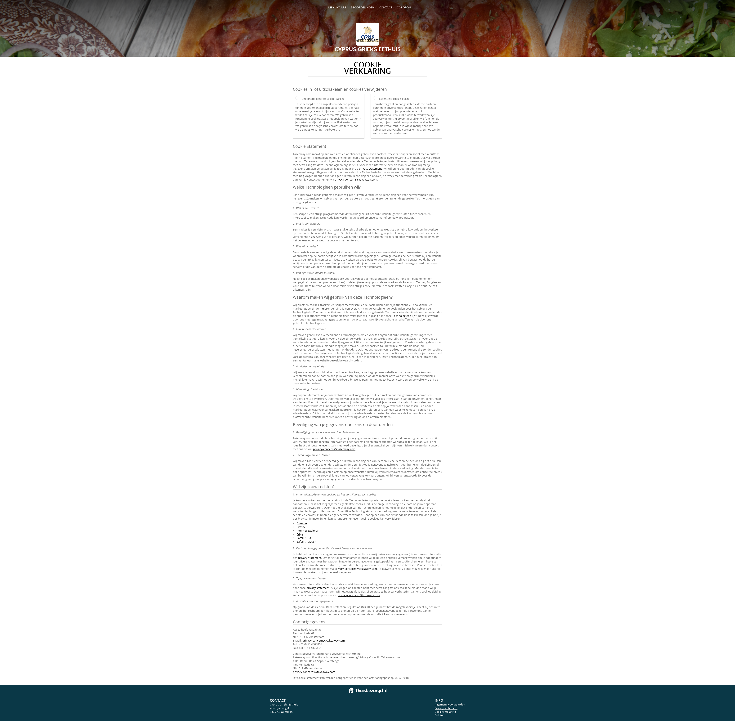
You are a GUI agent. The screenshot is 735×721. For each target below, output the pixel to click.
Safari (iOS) (304, 538)
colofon (404, 7)
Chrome (302, 523)
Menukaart (337, 7)
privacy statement (370, 168)
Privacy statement (446, 708)
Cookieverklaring (445, 712)
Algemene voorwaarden (450, 704)
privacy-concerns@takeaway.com (356, 179)
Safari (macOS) (306, 541)
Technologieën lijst (404, 316)
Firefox (301, 527)
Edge (300, 534)
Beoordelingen (362, 7)
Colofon (439, 715)
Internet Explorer (307, 530)
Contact (385, 7)
